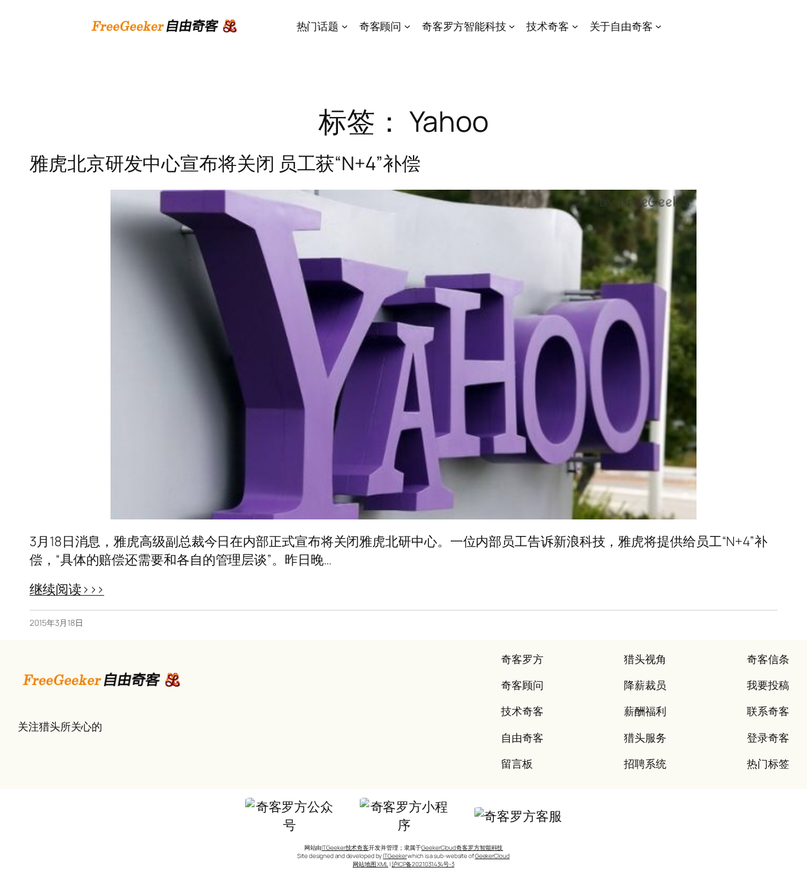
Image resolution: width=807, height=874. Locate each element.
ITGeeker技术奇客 (345, 847)
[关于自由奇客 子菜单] (658, 26)
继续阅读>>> (67, 589)
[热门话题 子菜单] (344, 26)
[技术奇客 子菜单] (575, 26)
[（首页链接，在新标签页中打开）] (165, 26)
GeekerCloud (492, 856)
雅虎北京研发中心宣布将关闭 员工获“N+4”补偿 (225, 163)
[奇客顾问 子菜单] (407, 26)
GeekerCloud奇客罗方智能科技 (462, 847)
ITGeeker (394, 856)
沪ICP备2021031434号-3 (423, 864)
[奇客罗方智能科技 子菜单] (512, 26)
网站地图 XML (370, 864)
